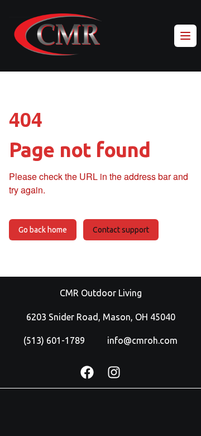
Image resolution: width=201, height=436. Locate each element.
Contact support (121, 229)
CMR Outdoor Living (101, 293)
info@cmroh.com (142, 340)
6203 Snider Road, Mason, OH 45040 (100, 317)
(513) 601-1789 (54, 340)
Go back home (42, 229)
